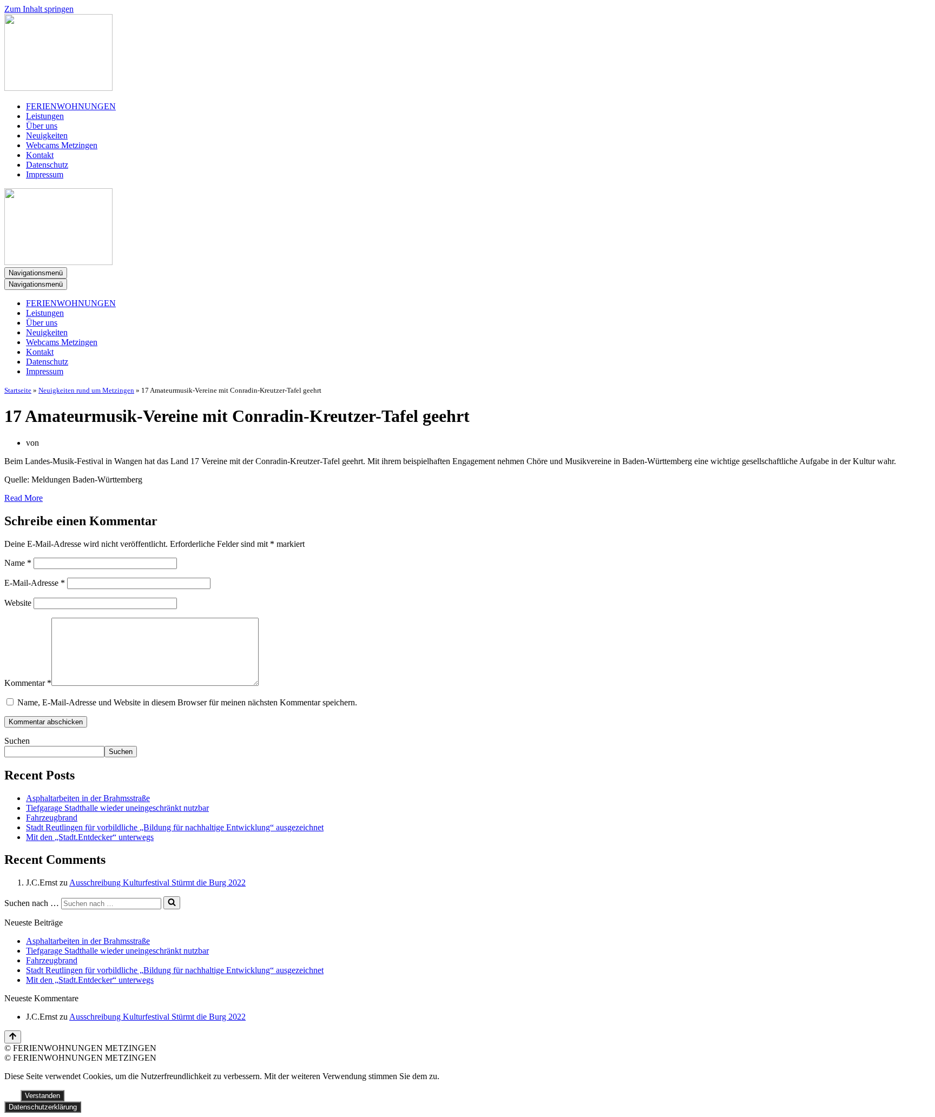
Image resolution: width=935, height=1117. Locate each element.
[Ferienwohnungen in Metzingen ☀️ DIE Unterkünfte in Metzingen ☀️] (467, 53)
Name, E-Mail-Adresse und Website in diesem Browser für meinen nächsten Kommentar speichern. (187, 702)
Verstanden (42, 1096)
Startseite (17, 390)
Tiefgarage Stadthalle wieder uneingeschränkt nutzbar (117, 807)
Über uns (41, 125)
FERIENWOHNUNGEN (71, 106)
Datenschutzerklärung (43, 1107)
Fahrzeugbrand (51, 817)
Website (17, 602)
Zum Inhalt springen (39, 9)
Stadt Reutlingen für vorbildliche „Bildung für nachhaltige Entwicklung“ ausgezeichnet (175, 827)
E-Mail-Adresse (34, 582)
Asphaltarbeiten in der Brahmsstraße (88, 798)
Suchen (17, 740)
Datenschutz (47, 164)
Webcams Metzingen (61, 145)
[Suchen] (171, 902)
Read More (23, 498)
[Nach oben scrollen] (12, 1036)
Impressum (44, 174)
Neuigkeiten (47, 135)
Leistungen (45, 116)
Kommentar (27, 683)
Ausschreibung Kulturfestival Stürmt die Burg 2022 (157, 882)
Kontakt (40, 155)
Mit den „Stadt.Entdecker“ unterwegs (90, 837)
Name (17, 562)
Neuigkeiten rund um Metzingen (86, 390)
